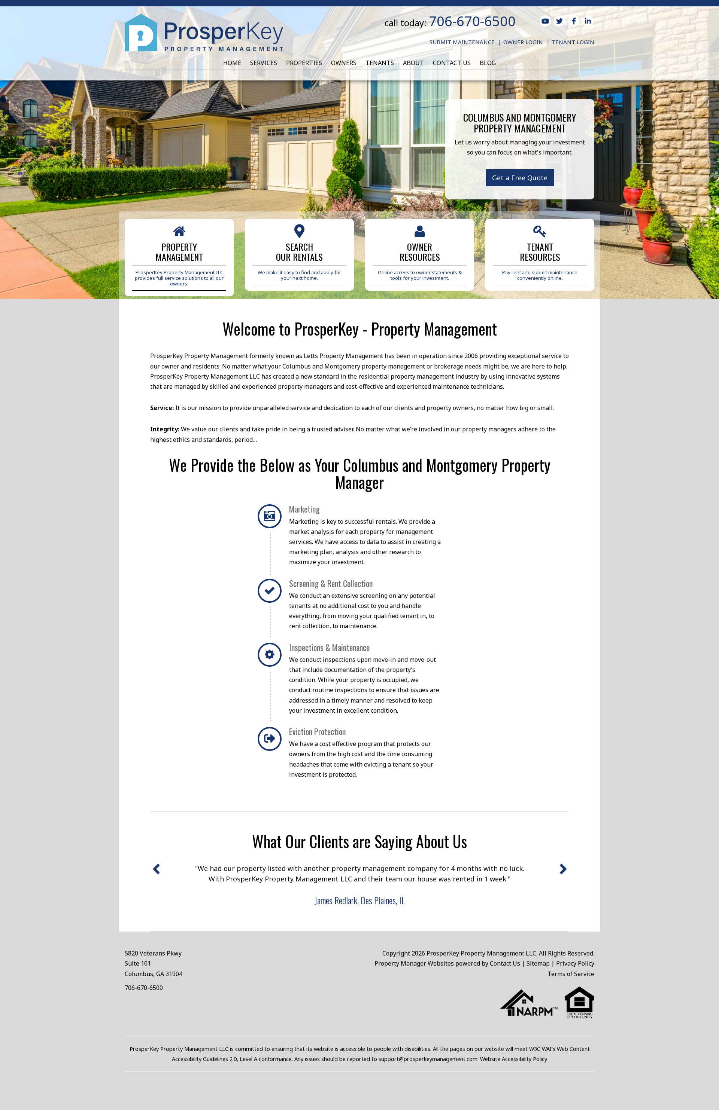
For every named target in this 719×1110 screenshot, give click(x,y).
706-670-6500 (472, 21)
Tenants (379, 63)
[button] (155, 887)
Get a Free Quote (519, 177)
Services (263, 63)
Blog (488, 63)
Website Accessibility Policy (513, 1058)
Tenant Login (573, 42)
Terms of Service (570, 974)
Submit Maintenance (462, 42)
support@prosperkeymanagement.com (428, 1058)
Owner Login (523, 42)
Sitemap (538, 963)
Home (232, 63)
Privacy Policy (575, 963)
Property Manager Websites (414, 963)
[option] (359, 884)
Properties (304, 63)
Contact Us (452, 63)
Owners (344, 63)
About (413, 63)
